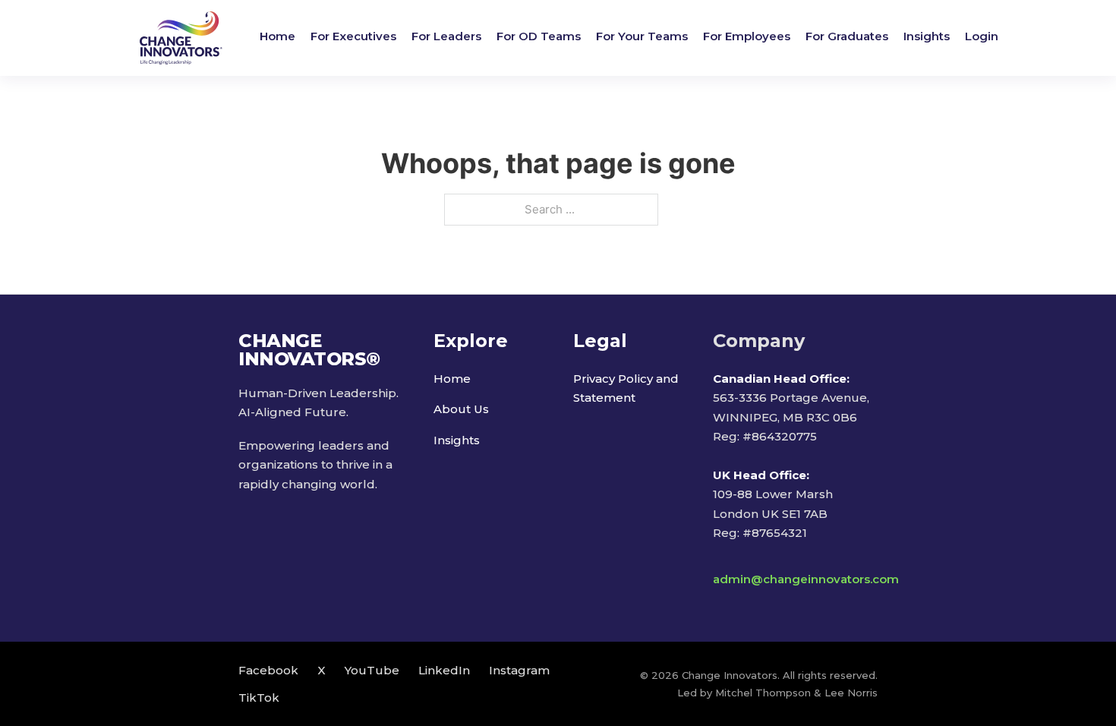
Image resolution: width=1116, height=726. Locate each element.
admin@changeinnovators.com (806, 579)
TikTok (258, 697)
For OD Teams (539, 36)
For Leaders (446, 36)
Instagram (519, 670)
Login (981, 36)
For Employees (746, 36)
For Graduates (846, 36)
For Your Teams (642, 36)
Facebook (268, 670)
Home (277, 36)
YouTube (372, 670)
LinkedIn (444, 670)
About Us (461, 409)
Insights (926, 36)
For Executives (353, 36)
